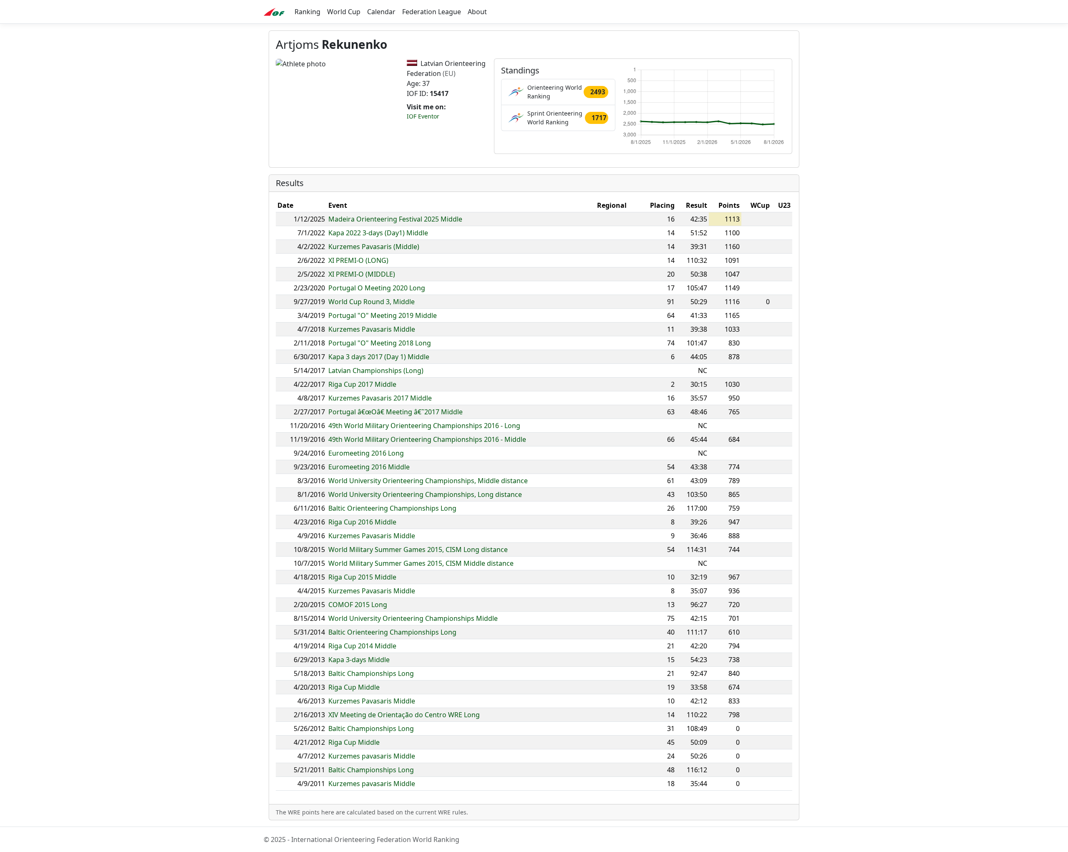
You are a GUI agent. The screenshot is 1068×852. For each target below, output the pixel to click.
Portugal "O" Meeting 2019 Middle (382, 315)
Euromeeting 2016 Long (366, 453)
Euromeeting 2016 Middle (369, 466)
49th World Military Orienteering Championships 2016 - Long (424, 425)
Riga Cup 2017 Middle (362, 384)
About (477, 11)
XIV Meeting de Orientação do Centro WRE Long (404, 714)
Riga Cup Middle (354, 687)
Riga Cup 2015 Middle (362, 577)
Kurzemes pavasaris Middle (371, 756)
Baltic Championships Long (371, 673)
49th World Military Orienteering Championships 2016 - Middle (427, 439)
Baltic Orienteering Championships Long (392, 508)
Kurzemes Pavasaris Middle (371, 329)
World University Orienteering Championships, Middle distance (428, 480)
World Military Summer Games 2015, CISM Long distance (418, 549)
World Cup (343, 11)
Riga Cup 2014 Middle (362, 645)
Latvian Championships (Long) (375, 370)
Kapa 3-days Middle (359, 659)
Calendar (381, 11)
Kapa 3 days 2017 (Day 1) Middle (378, 356)
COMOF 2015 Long (357, 604)
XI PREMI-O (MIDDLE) (361, 274)
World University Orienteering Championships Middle (413, 618)
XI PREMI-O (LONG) (358, 260)
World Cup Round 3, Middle (371, 301)
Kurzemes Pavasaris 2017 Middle (380, 398)
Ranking (307, 11)
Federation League (431, 11)
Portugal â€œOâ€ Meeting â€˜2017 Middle (395, 411)
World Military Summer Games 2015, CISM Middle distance (421, 563)
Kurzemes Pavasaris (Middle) (373, 246)
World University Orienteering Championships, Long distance (425, 494)
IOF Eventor (423, 116)
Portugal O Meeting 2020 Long (376, 287)
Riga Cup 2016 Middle (362, 522)
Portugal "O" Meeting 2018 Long (379, 343)
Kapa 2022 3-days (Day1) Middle (378, 232)
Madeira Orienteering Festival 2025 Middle (395, 219)
